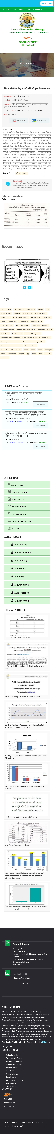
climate (40, 309)
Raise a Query (12, 1083)
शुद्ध (28, 354)
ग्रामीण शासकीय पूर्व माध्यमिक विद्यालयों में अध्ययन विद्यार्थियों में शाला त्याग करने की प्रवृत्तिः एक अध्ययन (25, 413)
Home (7, 1123)
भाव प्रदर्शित (48, 350)
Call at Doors (5, 317)
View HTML (41, 121)
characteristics (19, 309)
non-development (22, 325)
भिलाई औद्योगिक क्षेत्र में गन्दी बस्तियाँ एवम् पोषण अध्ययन (27, 88)
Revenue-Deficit (30, 346)
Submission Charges (14, 1064)
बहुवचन (40, 350)
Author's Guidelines (20, 492)
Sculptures (47, 317)
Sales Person (27, 313)
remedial (48, 354)
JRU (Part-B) (37, 9)
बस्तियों (18, 173)
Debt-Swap (5, 334)
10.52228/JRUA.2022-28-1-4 (19, 442)
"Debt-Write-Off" (7, 325)
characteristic (6, 309)
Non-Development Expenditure (33, 342)
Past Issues (15, 529)
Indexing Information (21, 522)
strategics (4, 358)
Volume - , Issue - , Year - (28, 110)
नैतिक (40, 354)
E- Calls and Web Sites (20, 317)
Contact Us (24, 9)
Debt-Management (7, 329)
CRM (47, 309)
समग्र (25, 173)
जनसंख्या (21, 354)
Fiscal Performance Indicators (11, 346)
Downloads (10, 1071)
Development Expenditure (10, 342)
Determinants (6, 313)
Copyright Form (18, 507)
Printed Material (40, 313)
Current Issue (12, 1074)
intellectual (31, 309)
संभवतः (3, 354)
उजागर (26, 350)
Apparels (17, 313)
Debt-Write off (17, 334)
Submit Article (16, 485)
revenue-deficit (36, 321)
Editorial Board (34, 1123)
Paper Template (17, 500)
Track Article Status (14, 1058)
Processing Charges (18, 514)
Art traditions (35, 317)
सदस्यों (34, 354)
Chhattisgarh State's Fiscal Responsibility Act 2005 (34, 329)
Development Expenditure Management (36, 337)
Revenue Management (32, 334)
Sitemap (8, 1126)
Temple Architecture (8, 321)
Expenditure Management (10, 337)
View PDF (20, 120)
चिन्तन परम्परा (12, 354)
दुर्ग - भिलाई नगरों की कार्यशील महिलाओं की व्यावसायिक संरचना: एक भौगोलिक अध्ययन (26, 434)
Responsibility (23, 321)
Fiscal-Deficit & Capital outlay (11, 350)
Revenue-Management (40, 325)
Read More (40, 404)
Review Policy (11, 1067)
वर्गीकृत (33, 350)
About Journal (10, 9)
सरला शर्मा (15, 96)
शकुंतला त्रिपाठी (25, 96)
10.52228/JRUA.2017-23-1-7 (19, 421)
